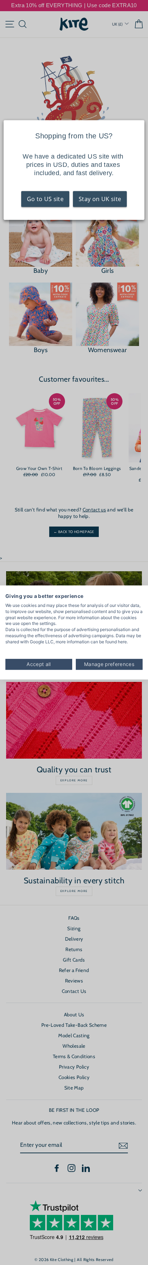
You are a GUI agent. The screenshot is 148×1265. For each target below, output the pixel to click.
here (122, 641)
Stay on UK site (100, 199)
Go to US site (45, 199)
